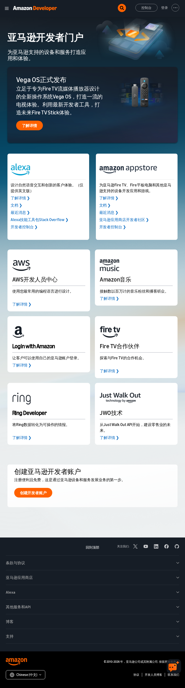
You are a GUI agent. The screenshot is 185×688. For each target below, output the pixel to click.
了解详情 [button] (29, 125)
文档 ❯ (16, 205)
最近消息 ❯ (20, 212)
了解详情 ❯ (20, 198)
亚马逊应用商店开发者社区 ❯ (124, 219)
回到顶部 (92, 547)
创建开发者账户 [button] (33, 492)
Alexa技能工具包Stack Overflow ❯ (39, 219)
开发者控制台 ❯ (24, 226)
